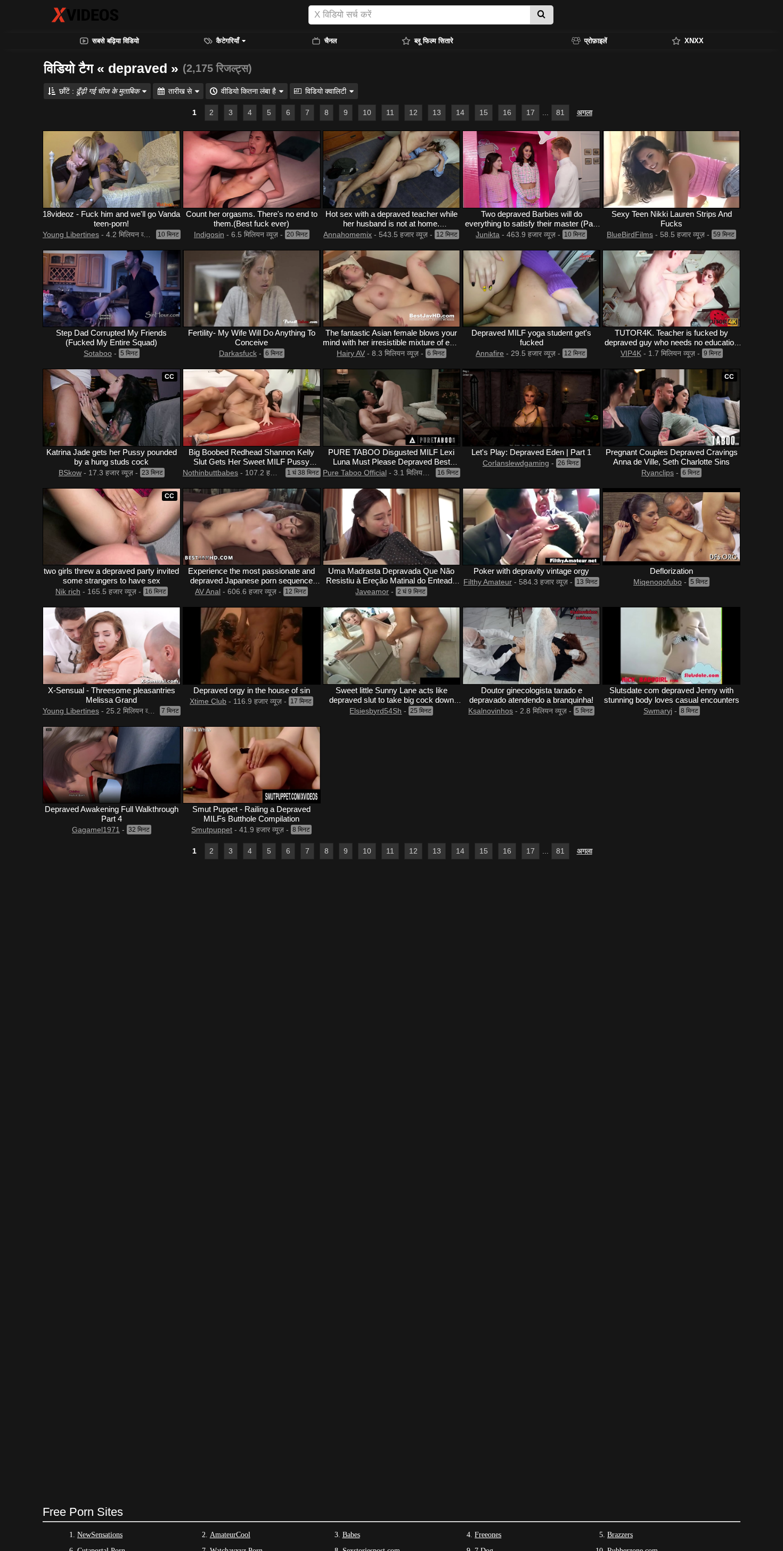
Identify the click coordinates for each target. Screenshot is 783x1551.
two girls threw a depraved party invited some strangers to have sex (111, 575)
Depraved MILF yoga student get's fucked (531, 337)
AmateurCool (230, 1535)
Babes (351, 1535)
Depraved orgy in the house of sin (251, 690)
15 (483, 112)
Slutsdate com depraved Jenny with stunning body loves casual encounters (671, 695)
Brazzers (620, 1535)
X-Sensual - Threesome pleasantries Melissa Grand (111, 695)
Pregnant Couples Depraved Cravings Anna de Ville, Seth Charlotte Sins (672, 457)
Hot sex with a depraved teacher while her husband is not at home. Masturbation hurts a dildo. (391, 223)
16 (507, 112)
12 (413, 112)
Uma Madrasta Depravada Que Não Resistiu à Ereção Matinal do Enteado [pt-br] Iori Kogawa (391, 580)
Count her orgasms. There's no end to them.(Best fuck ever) (251, 218)
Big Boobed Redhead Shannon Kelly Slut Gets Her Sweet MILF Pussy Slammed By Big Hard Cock (251, 462)
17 (530, 112)
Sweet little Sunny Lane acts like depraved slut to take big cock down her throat (391, 700)
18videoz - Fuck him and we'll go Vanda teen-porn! (111, 218)
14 (460, 112)
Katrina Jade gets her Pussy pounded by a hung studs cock (111, 457)
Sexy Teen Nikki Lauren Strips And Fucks (671, 218)
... (545, 112)
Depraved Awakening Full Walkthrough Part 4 (111, 814)
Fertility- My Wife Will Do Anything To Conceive (251, 337)
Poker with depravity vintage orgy (531, 570)
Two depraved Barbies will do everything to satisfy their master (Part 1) (531, 223)
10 (367, 112)
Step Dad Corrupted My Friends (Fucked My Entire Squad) (111, 337)
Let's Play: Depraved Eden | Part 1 (531, 452)
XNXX (694, 41)
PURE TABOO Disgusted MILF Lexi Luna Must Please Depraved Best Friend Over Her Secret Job (391, 462)
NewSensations (100, 1535)
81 (560, 112)
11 (390, 112)
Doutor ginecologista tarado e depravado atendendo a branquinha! (531, 695)
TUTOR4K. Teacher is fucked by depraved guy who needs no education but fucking (671, 342)
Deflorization (671, 570)
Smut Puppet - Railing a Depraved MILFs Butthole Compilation (251, 814)
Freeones (488, 1535)
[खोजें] (541, 15)
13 (437, 112)
